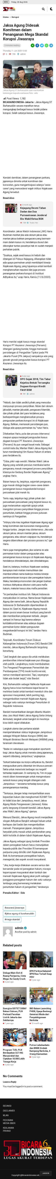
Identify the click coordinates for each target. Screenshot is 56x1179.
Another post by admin (25, 932)
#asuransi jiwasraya (14, 907)
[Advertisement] (28, 145)
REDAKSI (7, 1106)
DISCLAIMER (9, 1110)
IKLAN (6, 1115)
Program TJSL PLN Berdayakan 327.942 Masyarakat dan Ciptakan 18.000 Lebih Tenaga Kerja (14, 1056)
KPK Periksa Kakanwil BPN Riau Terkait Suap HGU (41, 974)
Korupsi (15, 17)
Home (6, 17)
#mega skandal (12, 919)
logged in (19, 1086)
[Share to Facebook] (37, 45)
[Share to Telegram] (51, 45)
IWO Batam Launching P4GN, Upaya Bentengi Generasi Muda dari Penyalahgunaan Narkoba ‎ (41, 1014)
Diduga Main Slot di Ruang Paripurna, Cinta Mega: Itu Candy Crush (14, 976)
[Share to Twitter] (42, 45)
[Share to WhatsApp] (46, 45)
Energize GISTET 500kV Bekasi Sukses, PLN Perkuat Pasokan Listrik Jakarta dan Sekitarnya (14, 1014)
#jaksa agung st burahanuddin (19, 913)
